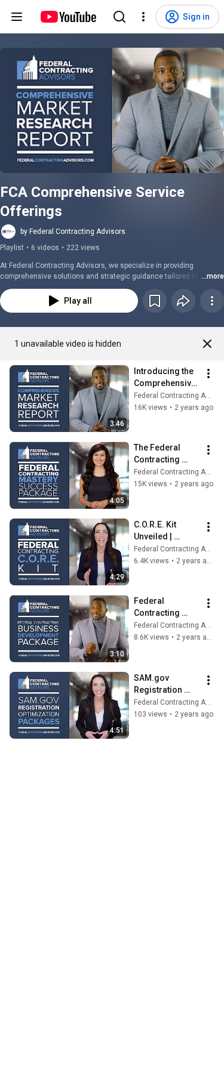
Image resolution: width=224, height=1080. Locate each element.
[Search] (119, 17)
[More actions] (212, 301)
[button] (112, 110)
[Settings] (143, 17)
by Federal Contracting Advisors (72, 231)
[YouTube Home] (68, 16)
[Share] (183, 301)
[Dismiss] (207, 344)
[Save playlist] (155, 301)
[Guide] (17, 17)
